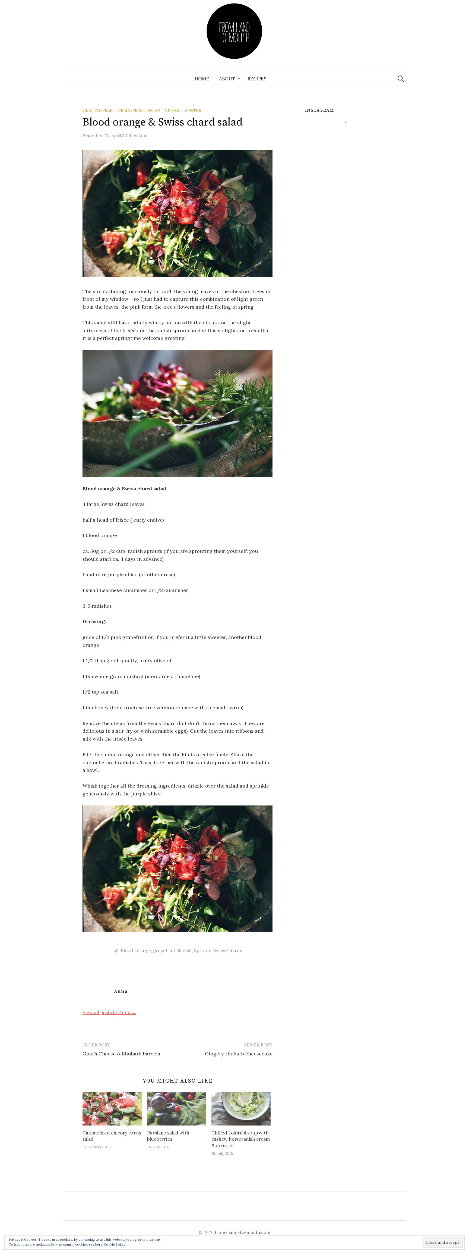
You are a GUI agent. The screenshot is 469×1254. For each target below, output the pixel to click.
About (227, 79)
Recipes (257, 79)
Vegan (172, 110)
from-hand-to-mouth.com (242, 1232)
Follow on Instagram (349, 132)
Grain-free (130, 110)
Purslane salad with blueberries (168, 1136)
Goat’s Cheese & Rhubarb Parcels (121, 1054)
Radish (185, 951)
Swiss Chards (227, 951)
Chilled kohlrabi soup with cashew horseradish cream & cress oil (240, 1139)
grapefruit (164, 951)
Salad (154, 110)
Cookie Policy (114, 1244)
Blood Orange (136, 951)
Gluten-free (98, 110)
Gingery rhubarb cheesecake (238, 1054)
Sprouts (202, 951)
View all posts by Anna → (109, 1012)
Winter (192, 110)
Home (202, 79)
